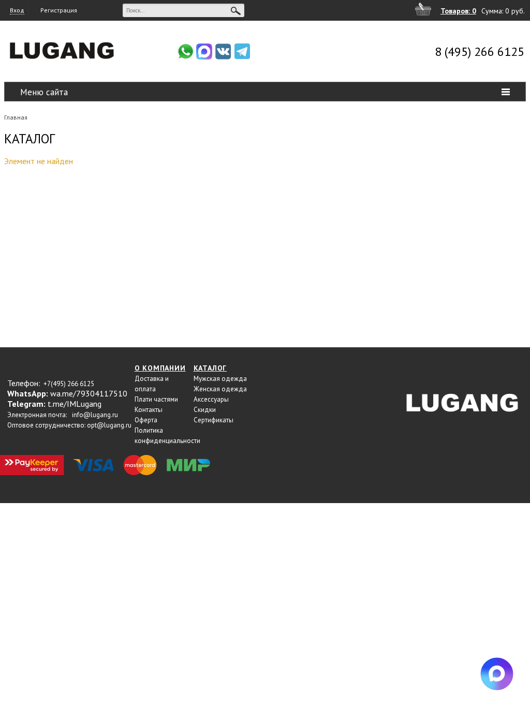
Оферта (146, 420)
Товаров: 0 (458, 11)
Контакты (149, 409)
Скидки (205, 409)
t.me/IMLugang (74, 404)
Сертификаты (213, 420)
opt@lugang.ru (109, 425)
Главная (15, 117)
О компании (160, 368)
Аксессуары (211, 399)
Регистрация (58, 10)
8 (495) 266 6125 (479, 51)
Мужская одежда (220, 378)
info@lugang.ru (95, 414)
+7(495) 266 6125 (68, 383)
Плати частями (156, 399)
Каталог (210, 368)
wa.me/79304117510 (88, 393)
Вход (17, 10)
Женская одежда (220, 389)
